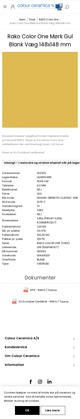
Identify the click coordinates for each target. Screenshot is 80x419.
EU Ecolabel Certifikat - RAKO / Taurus (44, 301)
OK (27, 410)
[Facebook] (30, 382)
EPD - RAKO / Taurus (43, 290)
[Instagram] (40, 382)
